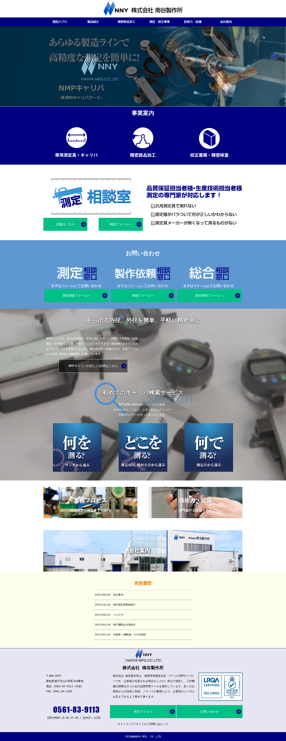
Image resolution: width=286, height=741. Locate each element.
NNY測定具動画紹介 (124, 604)
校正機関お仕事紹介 (124, 624)
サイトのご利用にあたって (152, 724)
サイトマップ (126, 724)
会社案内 (118, 594)
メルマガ (118, 614)
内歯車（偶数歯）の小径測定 (129, 634)
